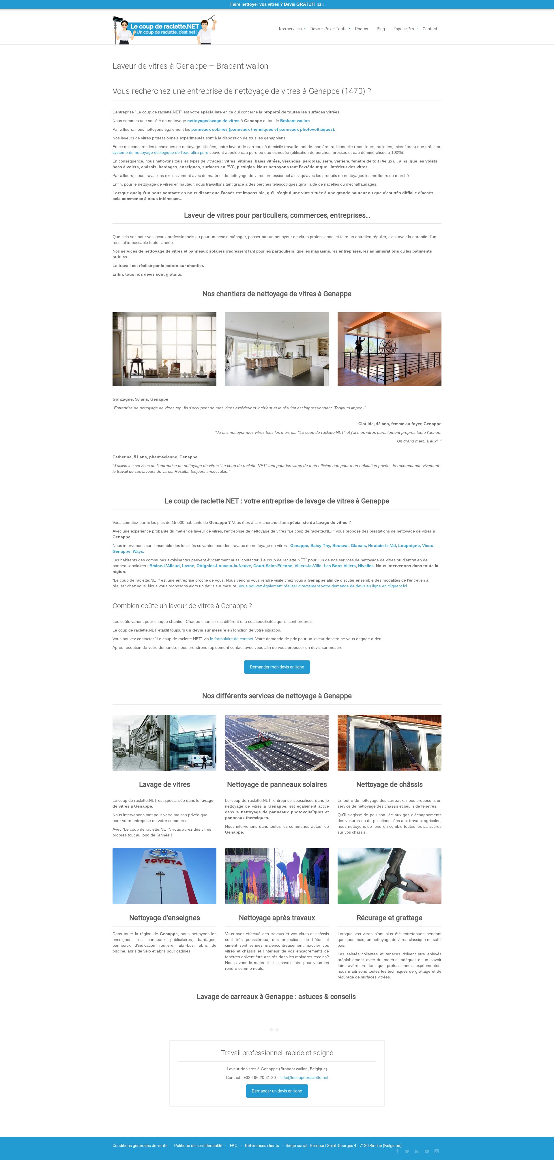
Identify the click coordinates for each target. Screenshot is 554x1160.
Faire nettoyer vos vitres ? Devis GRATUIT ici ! (277, 4)
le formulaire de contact (231, 638)
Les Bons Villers (340, 565)
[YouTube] (427, 1151)
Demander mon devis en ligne (277, 667)
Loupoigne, (409, 545)
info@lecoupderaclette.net (304, 1077)
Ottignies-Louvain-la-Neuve (223, 565)
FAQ (233, 1145)
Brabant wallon (295, 120)
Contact (430, 28)
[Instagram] (436, 1151)
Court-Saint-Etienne (272, 565)
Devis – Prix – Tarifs (328, 28)
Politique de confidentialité (198, 1145)
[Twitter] (407, 1151)
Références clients (262, 1145)
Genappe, (299, 545)
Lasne (188, 565)
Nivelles (366, 565)
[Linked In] (417, 1151)
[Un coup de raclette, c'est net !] (165, 28)
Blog (381, 28)
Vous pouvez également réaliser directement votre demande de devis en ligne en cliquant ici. (323, 586)
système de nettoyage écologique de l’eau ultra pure (160, 152)
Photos (361, 28)
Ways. (138, 551)
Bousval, (341, 545)
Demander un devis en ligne (277, 1091)
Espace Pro (404, 28)
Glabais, (359, 545)
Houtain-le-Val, (382, 545)
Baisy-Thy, (320, 545)
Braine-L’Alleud (164, 565)
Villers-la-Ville (308, 565)
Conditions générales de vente (140, 1145)
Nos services (290, 28)
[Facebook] (397, 1151)
